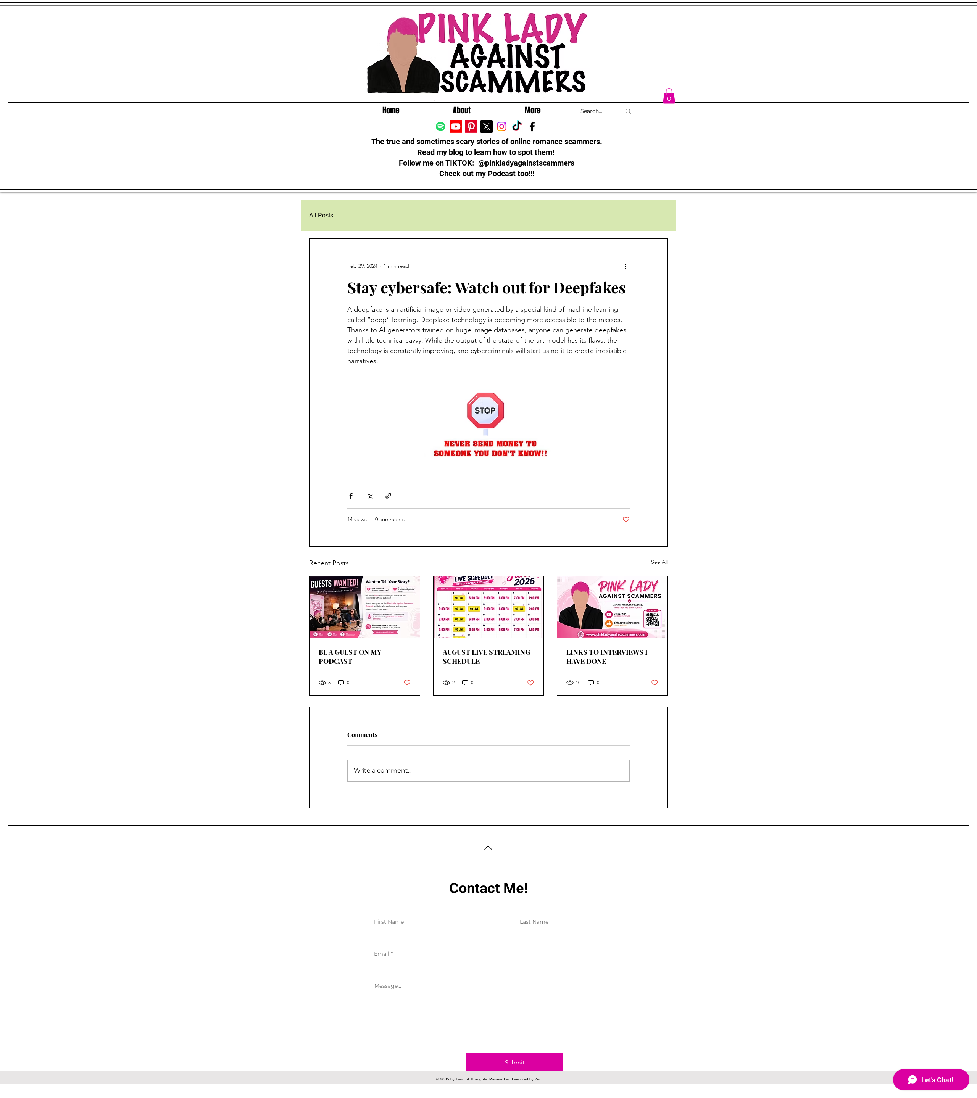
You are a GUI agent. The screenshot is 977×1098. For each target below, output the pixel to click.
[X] (486, 126)
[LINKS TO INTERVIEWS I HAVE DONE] (612, 607)
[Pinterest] (471, 126)
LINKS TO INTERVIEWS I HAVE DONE (607, 656)
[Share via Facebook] (351, 495)
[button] (669, 96)
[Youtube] (456, 126)
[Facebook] (532, 126)
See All (659, 562)
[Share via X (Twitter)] (369, 495)
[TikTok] (517, 126)
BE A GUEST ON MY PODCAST (350, 656)
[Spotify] (440, 126)
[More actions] (625, 266)
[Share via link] (388, 495)
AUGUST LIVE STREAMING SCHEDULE (486, 656)
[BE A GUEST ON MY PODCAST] (365, 607)
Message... (387, 986)
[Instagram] (501, 126)
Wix (538, 1079)
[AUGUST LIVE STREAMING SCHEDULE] (489, 607)
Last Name (534, 921)
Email (381, 953)
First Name (389, 921)
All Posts (321, 215)
